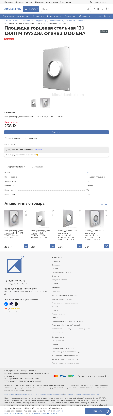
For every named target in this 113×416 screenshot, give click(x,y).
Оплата (29, 2)
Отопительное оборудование (78, 16)
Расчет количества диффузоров (65, 359)
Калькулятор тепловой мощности (66, 356)
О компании (65, 2)
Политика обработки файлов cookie (66, 325)
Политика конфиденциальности (65, 303)
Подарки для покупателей (63, 348)
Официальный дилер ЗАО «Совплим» (67, 321)
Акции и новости (59, 314)
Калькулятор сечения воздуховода (66, 352)
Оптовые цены (58, 337)
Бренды (55, 344)
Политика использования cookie (16, 394)
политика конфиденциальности (42, 413)
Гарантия (56, 292)
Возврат (55, 310)
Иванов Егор (103, 376)
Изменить (38, 150)
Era (88, 172)
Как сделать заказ (59, 341)
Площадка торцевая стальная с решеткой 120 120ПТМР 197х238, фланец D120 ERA (94, 235)
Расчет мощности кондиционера (65, 363)
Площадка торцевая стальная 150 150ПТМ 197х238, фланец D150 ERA (40, 234)
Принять (97, 411)
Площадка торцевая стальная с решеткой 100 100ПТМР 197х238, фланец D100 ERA (67, 235)
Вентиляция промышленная (16, 16)
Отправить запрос (59, 280)
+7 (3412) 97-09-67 (99, 2)
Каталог (33, 9)
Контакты (8, 2)
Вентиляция (38, 16)
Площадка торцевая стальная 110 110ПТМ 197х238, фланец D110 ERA (13, 234)
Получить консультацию (46, 2)
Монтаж (55, 307)
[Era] (104, 31)
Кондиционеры (54, 16)
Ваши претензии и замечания (64, 295)
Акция (98, 16)
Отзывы (55, 283)
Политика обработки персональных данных (46, 394)
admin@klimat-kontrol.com (20, 288)
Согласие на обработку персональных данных (70, 329)
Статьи (55, 318)
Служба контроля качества (63, 299)
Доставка (19, 2)
